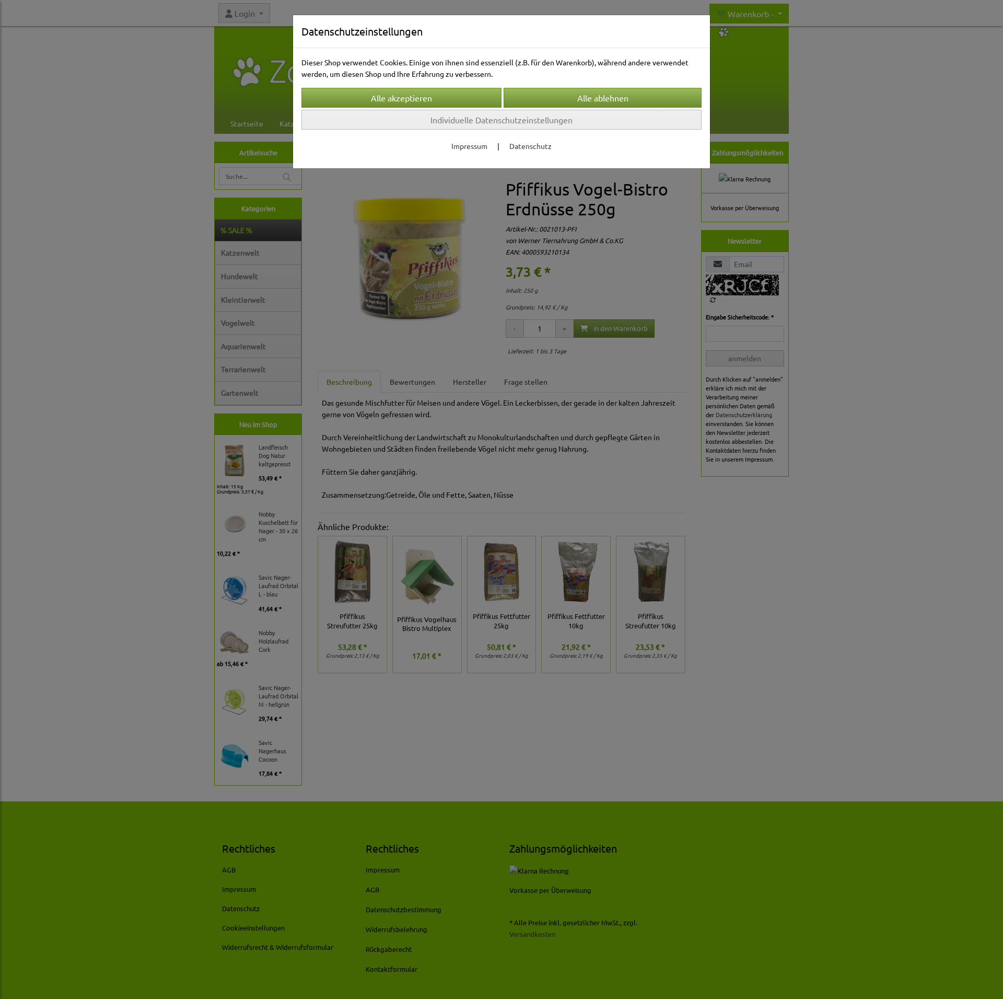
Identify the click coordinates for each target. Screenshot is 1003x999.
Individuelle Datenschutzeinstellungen (501, 119)
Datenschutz (530, 146)
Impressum (469, 146)
